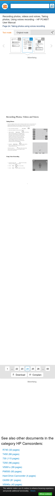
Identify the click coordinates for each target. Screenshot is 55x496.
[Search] (52, 6)
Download (20, 374)
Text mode (7, 32)
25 (33, 368)
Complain (36, 374)
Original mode (22, 32)
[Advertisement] (27, 83)
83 (48, 368)
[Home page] (5, 6)
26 (38, 368)
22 (17, 368)
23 (22, 368)
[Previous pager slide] (3, 46)
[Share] (52, 32)
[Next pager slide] (51, 46)
